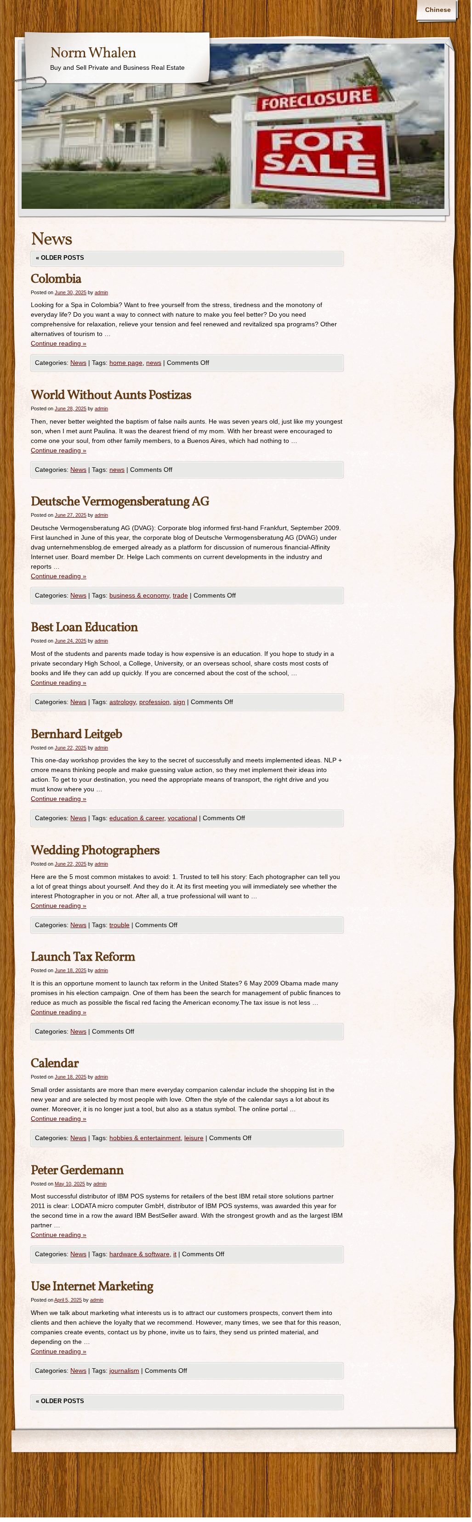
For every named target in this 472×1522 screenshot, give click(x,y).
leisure (194, 1138)
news (153, 362)
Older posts (60, 257)
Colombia (56, 279)
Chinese (438, 9)
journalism (124, 1370)
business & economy (139, 595)
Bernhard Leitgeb (76, 735)
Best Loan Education (84, 628)
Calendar (55, 1064)
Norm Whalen (93, 54)
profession (154, 701)
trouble (119, 925)
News (78, 362)
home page (125, 362)
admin (101, 292)
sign (179, 701)
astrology (122, 701)
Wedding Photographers (95, 851)
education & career (136, 818)
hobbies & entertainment (145, 1138)
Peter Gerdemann (77, 1171)
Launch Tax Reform (83, 957)
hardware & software (139, 1254)
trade (180, 595)
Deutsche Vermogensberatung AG (120, 502)
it (174, 1254)
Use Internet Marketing (92, 1287)
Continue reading (58, 343)
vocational (182, 818)
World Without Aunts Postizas (111, 395)
